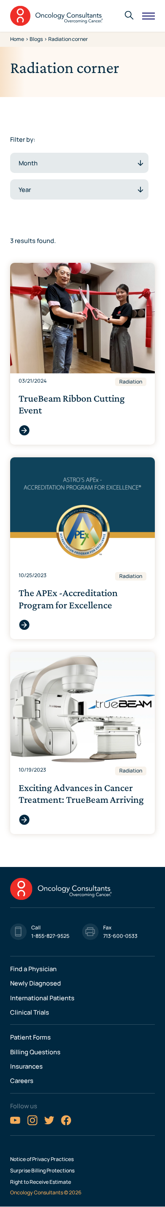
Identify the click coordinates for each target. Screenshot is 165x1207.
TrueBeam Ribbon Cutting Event (24, 430)
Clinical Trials (29, 1012)
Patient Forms (30, 1037)
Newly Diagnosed (35, 983)
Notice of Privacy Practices (42, 1159)
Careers (21, 1080)
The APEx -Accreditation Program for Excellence (24, 625)
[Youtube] (15, 1123)
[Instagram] (32, 1123)
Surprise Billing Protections (42, 1170)
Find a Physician (33, 968)
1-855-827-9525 (50, 936)
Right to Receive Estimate (40, 1182)
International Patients (42, 998)
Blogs (36, 39)
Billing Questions (35, 1052)
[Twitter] (49, 1123)
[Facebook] (66, 1123)
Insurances (26, 1066)
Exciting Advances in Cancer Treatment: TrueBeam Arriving (24, 820)
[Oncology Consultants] (56, 15)
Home (17, 39)
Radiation (130, 381)
